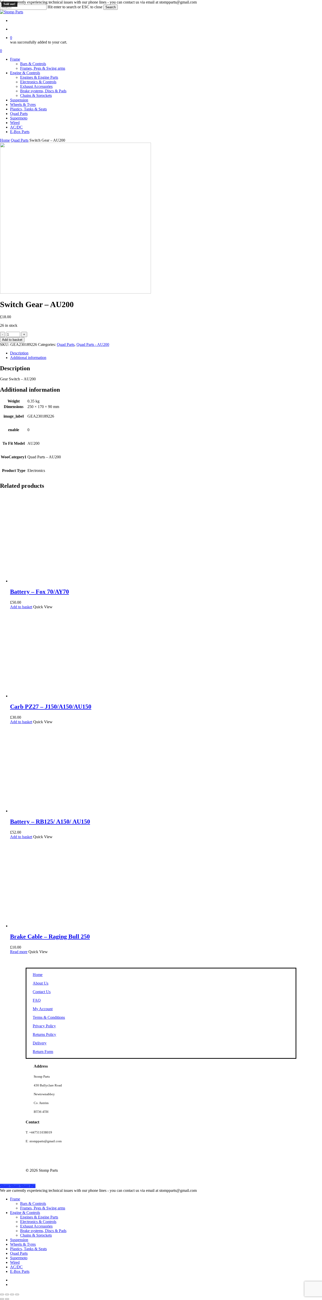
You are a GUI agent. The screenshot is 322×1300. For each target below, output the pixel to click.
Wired (15, 1262)
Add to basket (12, 340)
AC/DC (16, 1267)
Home (5, 140)
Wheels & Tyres (23, 1244)
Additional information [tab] (28, 357)
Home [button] (38, 974)
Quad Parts (19, 140)
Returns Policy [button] (44, 1034)
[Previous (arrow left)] (2, 1299)
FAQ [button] (37, 1000)
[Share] (12, 1294)
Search (110, 7)
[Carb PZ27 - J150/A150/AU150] (54, 696)
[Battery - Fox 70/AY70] (54, 581)
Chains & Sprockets (36, 1235)
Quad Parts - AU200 (92, 344)
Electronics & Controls (38, 1222)
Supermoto (18, 1258)
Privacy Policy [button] (44, 1026)
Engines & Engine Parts (39, 1217)
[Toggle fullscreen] (7, 1294)
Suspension (19, 1240)
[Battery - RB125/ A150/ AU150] (54, 811)
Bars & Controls (33, 1203)
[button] (21, 607)
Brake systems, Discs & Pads (43, 1231)
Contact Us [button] (42, 992)
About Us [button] (40, 983)
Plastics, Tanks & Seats (28, 1249)
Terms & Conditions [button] (49, 1017)
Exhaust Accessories (36, 1226)
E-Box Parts (19, 1271)
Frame (15, 1199)
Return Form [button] (43, 1051)
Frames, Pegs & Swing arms (42, 1208)
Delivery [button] (40, 1043)
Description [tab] (19, 353)
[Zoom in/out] (2, 1294)
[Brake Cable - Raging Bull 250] (54, 926)
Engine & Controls (25, 1212)
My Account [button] (43, 1009)
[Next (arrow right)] (7, 1299)
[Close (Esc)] (17, 1294)
